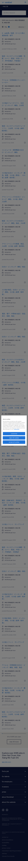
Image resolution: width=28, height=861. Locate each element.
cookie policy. (16, 429)
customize (14, 433)
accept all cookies (14, 442)
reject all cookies (14, 438)
